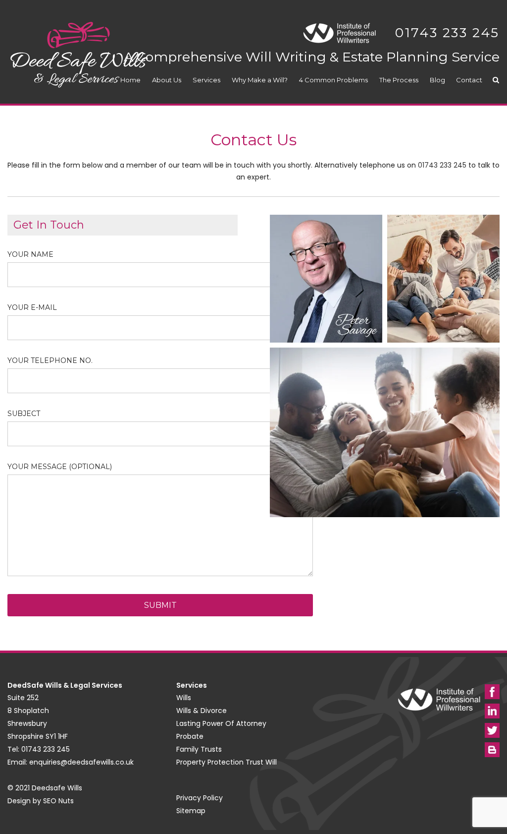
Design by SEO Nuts (40, 801)
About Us (166, 80)
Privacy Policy (199, 798)
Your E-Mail (32, 307)
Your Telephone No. (50, 360)
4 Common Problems (333, 80)
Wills (183, 698)
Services (206, 80)
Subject (23, 413)
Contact (469, 80)
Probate (189, 736)
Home (130, 80)
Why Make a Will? (260, 80)
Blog (437, 80)
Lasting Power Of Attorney (221, 723)
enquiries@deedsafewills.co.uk (81, 762)
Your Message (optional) (59, 466)
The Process (398, 80)
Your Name (30, 254)
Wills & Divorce (201, 710)
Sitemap (190, 811)
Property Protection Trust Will (226, 762)
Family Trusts (199, 749)
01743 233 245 (447, 33)
